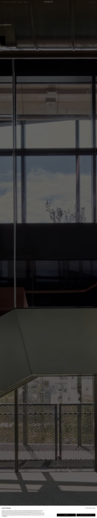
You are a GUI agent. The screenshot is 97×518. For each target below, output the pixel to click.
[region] (48, 512)
